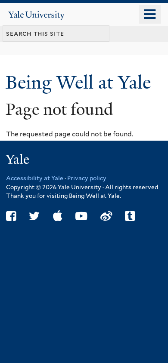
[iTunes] (57, 216)
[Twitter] (34, 216)
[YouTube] (81, 216)
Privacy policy (86, 178)
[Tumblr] (130, 216)
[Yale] (18, 161)
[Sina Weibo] (106, 216)
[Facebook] (11, 216)
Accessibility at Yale (34, 178)
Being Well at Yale (81, 82)
